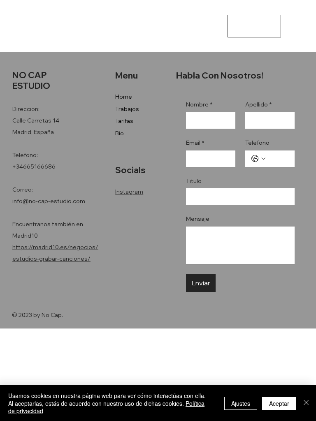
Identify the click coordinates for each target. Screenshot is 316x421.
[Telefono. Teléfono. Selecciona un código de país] (258, 159)
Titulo (194, 181)
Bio (119, 133)
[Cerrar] (306, 403)
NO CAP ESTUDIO (31, 25)
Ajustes (240, 403)
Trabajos (127, 109)
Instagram (129, 191)
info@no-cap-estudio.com (48, 201)
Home (123, 96)
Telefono (257, 142)
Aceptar (279, 403)
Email (195, 142)
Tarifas (124, 121)
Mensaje (197, 218)
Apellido (258, 104)
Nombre (199, 104)
